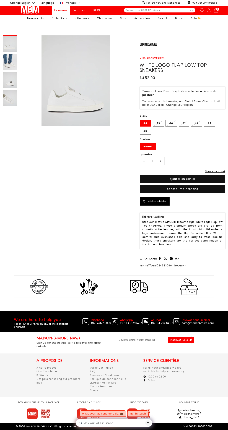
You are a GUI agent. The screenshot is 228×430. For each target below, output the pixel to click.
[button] (71, 3)
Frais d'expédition (175, 91)
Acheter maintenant (182, 189)
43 (209, 123)
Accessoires (142, 18)
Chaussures (104, 18)
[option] (76, 80)
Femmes (79, 10)
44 (145, 123)
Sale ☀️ (196, 18)
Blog (39, 382)
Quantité (146, 154)
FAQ (92, 371)
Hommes (60, 10)
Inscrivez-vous (179, 340)
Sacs (123, 18)
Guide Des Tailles (101, 367)
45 (145, 131)
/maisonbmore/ (190, 410)
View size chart (215, 171)
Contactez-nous (101, 386)
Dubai (151, 380)
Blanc (147, 146)
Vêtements (82, 18)
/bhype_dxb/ (190, 417)
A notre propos (46, 367)
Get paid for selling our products (58, 379)
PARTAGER (150, 258)
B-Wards (42, 375)
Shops (94, 390)
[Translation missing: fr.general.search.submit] (191, 10)
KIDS (97, 10)
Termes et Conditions (104, 375)
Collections (59, 18)
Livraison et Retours (103, 382)
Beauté (162, 18)
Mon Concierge (47, 371)
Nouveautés (35, 18)
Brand (179, 18)
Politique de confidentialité (108, 379)
